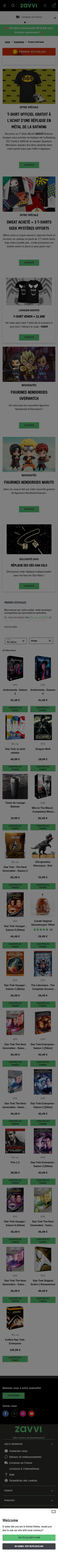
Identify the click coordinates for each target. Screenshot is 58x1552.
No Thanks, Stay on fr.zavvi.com (29, 1546)
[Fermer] (54, 1511)
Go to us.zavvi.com (29, 1537)
